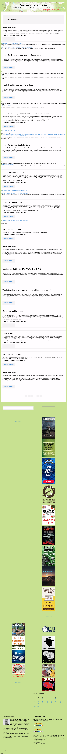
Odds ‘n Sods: (8, 333)
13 (55, 700)
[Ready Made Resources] (48, 556)
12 (51, 700)
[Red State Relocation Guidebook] (48, 684)
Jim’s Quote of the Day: (11, 230)
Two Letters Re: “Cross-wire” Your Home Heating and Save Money (28, 290)
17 (42, 701)
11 (47, 700)
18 (47, 701)
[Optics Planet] (48, 629)
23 (38, 702)
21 (60, 701)
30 (38, 703)
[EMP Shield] (18, 656)
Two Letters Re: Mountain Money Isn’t (17, 85)
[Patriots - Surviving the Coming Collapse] (48, 427)
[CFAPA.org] (48, 643)
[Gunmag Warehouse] (48, 535)
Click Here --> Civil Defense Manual (9, 105)
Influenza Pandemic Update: (13, 172)
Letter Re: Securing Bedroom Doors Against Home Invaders (26, 114)
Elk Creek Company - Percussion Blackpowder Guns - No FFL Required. (16, 47)
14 (37, 396)
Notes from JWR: (9, 28)
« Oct (35, 706)
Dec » (38, 706)
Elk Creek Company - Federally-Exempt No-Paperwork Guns (14, 190)
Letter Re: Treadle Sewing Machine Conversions (21, 55)
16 (38, 701)
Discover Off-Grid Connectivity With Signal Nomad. (12, 43)
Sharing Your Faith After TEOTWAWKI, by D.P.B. (21, 269)
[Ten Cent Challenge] (48, 656)
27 (55, 702)
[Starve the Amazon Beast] (18, 670)
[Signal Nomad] (48, 576)
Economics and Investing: (12, 202)
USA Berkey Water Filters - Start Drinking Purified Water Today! (14, 193)
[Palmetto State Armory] (48, 471)
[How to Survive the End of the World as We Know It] (48, 447)
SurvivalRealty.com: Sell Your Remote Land (10, 101)
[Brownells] (48, 599)
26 (51, 702)
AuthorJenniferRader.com (7, 164)
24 (42, 702)
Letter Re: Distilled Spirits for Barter (16, 145)
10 (42, 700)
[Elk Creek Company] (48, 495)
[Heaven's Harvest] (48, 515)
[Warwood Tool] (48, 670)
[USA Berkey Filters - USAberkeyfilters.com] (18, 629)
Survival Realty (4, 71)
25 (47, 702)
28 (60, 702)
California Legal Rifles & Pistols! (8, 161)
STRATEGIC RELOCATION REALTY (9, 130)
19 (51, 701)
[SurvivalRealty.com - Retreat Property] (18, 643)
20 (55, 701)
